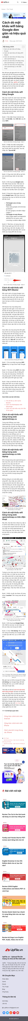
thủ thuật (18, 703)
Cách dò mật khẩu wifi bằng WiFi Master (13, 54)
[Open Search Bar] (18, 2)
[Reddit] (11, 1012)
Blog (3, 989)
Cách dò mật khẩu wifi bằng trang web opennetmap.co (14, 58)
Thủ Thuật (10, 9)
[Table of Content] (23, 47)
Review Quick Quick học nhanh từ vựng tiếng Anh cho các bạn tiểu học (13, 914)
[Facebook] (4, 1012)
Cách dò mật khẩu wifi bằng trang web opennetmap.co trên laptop (14, 61)
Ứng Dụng (5, 992)
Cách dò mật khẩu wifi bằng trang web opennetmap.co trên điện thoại (14, 66)
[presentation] (14, 805)
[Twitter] (7, 1012)
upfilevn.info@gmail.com (11, 1007)
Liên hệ (4, 1003)
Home (3, 9)
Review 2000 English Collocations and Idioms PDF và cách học (13, 889)
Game (4, 981)
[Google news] (17, 1012)
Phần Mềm (5, 979)
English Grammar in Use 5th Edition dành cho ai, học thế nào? (12, 863)
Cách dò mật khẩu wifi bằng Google (12, 50)
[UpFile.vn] (5, 2)
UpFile (16, 82)
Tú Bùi (6, 41)
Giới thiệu (5, 1001)
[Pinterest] (14, 1012)
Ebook (4, 984)
